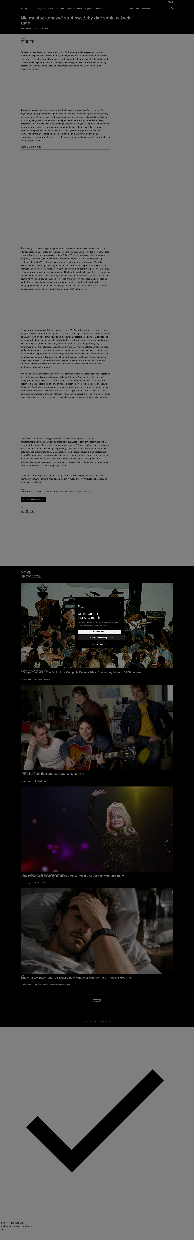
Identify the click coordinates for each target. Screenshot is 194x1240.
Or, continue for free (99, 644)
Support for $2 (99, 632)
